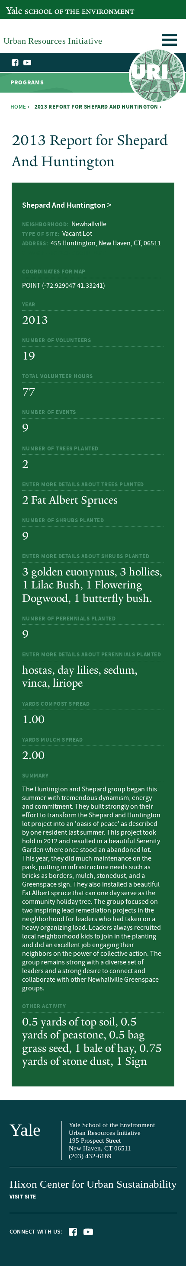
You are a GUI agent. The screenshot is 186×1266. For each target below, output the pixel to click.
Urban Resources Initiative (157, 77)
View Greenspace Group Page (64, 253)
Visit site (23, 1197)
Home (18, 107)
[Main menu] (169, 41)
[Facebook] (15, 63)
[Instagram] (36, 63)
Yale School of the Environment (50, 6)
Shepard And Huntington (64, 205)
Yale (25, 1130)
